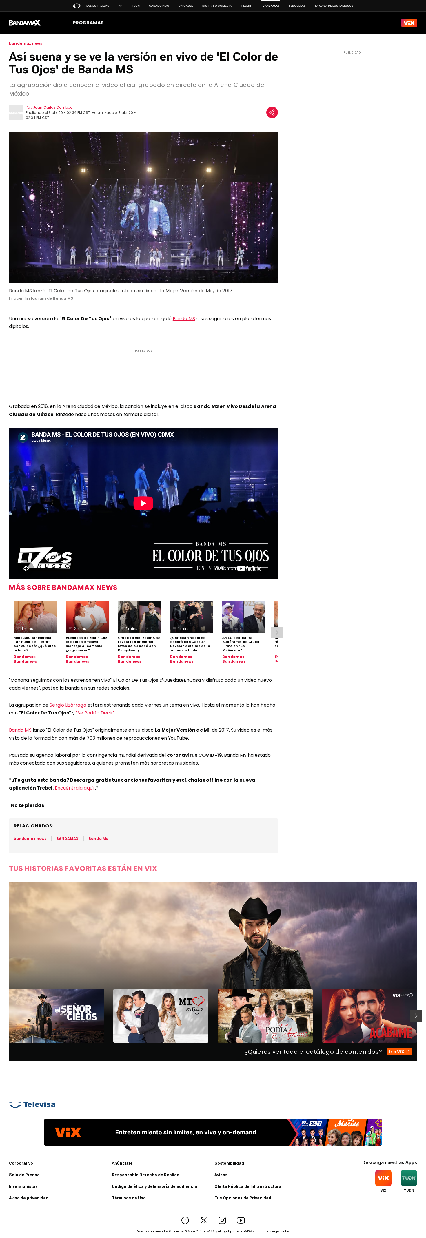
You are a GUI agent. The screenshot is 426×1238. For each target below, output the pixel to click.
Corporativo (21, 1163)
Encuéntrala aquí (74, 788)
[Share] (272, 112)
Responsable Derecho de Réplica (145, 1175)
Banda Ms (98, 838)
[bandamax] (25, 23)
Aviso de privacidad (28, 1198)
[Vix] (409, 23)
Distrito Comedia (217, 5)
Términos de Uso (129, 1198)
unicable (186, 5)
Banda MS (184, 318)
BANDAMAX (67, 838)
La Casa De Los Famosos (334, 5)
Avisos (220, 1175)
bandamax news (25, 43)
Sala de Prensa (24, 1175)
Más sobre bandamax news (63, 587)
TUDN (135, 5)
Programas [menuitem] (88, 22)
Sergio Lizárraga (68, 705)
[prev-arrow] (5, 1015)
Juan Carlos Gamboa (53, 107)
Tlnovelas (297, 5)
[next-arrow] (277, 632)
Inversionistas (23, 1186)
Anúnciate (122, 1163)
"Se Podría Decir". (95, 713)
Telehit (247, 5)
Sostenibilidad (229, 1163)
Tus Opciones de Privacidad (242, 1198)
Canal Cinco (159, 5)
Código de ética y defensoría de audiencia (154, 1186)
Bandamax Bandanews (25, 658)
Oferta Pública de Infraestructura (247, 1186)
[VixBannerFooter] (213, 1132)
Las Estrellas (97, 5)
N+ (120, 5)
